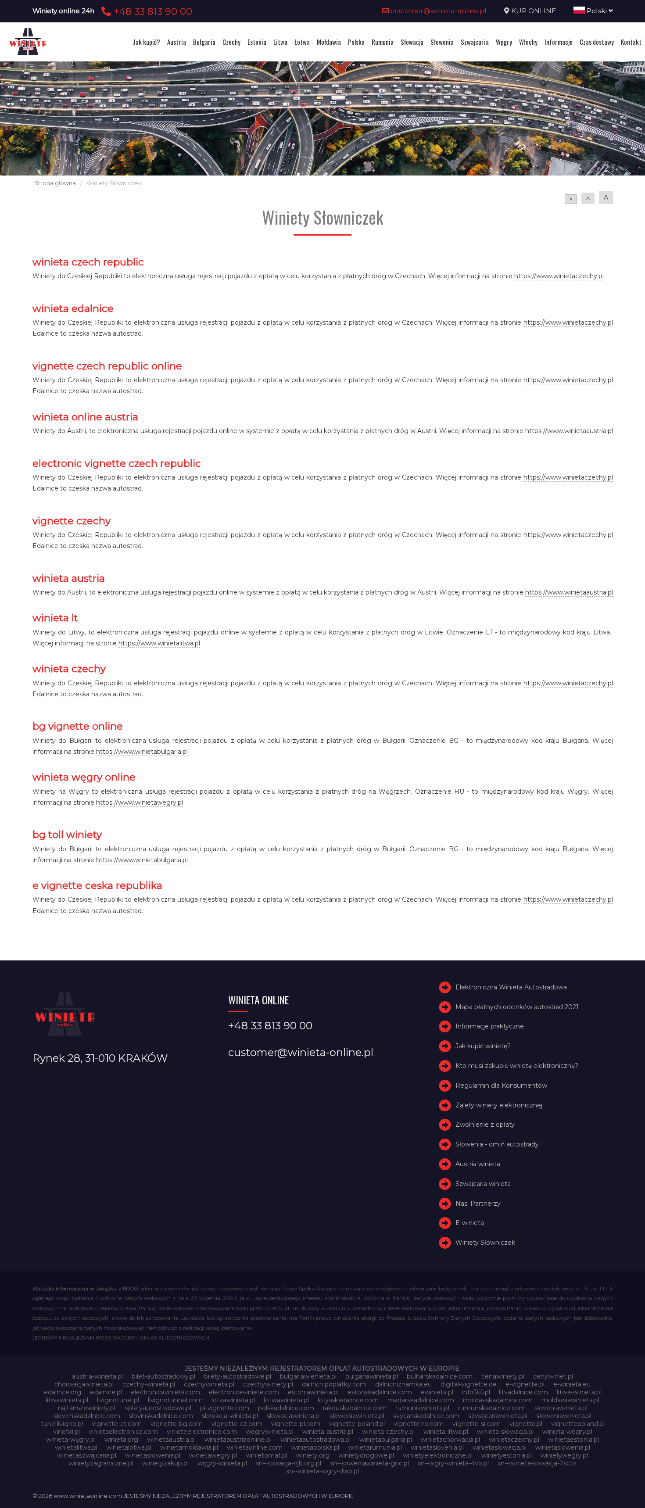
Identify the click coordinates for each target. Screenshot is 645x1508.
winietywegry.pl (564, 1455)
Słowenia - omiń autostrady (497, 1144)
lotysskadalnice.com (348, 1400)
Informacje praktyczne (489, 1026)
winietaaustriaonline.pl (238, 1440)
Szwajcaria (475, 42)
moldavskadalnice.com (498, 1400)
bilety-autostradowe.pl (237, 1376)
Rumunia (383, 42)
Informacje (559, 42)
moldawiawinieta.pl (570, 1400)
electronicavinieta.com (165, 1392)
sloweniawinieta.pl (357, 1416)
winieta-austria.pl (327, 1432)
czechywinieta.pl (209, 1384)
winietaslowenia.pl (562, 1447)
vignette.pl (525, 1424)
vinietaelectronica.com (123, 1432)
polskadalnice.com (286, 1408)
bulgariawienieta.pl (308, 1376)
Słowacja (412, 42)
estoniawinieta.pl (313, 1392)
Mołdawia (329, 42)
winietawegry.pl (213, 1455)
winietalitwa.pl (76, 1447)
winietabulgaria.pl (385, 1440)
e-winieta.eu (572, 1384)
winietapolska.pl (315, 1447)
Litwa (280, 42)
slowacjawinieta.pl (294, 1416)
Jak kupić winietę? (483, 1046)
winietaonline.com (255, 1447)
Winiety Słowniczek (485, 1243)
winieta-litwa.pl (445, 1432)
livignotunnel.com (175, 1400)
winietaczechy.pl (514, 1440)
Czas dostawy (597, 42)
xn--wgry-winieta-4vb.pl (453, 1463)
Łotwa (302, 42)
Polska (356, 42)
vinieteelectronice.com (202, 1432)
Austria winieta (477, 1164)
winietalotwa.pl (128, 1447)
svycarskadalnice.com (426, 1416)
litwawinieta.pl (67, 1400)
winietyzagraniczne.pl (100, 1463)
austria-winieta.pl (97, 1376)
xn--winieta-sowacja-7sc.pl (537, 1463)
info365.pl (476, 1392)
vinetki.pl (66, 1432)
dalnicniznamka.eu (403, 1384)
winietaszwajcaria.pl (86, 1455)
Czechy (231, 42)
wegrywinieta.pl (270, 1432)
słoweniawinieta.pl (563, 1416)
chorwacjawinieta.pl (84, 1384)
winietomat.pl (266, 1455)
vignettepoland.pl (578, 1424)
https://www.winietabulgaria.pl (142, 752)
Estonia (256, 42)
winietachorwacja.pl (450, 1440)
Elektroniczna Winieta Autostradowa (511, 987)
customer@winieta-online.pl (438, 11)
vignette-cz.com (236, 1424)
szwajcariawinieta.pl (497, 1416)
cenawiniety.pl (502, 1376)
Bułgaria (204, 42)
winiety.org (313, 1455)
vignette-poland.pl (357, 1424)
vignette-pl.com (295, 1424)
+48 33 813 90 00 (151, 11)
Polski (597, 11)
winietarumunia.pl (375, 1447)
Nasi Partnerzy (478, 1203)
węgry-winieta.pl (222, 1463)
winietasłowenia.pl (152, 1455)
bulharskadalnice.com (440, 1376)
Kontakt (631, 42)
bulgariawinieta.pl (371, 1376)
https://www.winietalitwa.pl (159, 643)
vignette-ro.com (419, 1424)
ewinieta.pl (437, 1392)
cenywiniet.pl (553, 1376)
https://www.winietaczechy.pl (559, 276)
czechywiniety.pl (268, 1384)
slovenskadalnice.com (87, 1416)
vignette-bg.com (176, 1424)
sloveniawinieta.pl (561, 1408)
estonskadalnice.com (380, 1392)
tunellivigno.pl (62, 1424)
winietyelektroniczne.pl (438, 1455)
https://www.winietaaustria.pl (569, 431)
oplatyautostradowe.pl (157, 1408)
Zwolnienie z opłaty (485, 1124)
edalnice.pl (106, 1392)
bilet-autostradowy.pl (163, 1376)
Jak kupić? (146, 42)
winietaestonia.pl (573, 1440)
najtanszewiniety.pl (86, 1408)
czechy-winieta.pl (148, 1384)
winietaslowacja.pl (500, 1447)
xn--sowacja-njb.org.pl (288, 1463)
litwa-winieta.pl (579, 1392)
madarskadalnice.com (420, 1400)
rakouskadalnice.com (355, 1408)
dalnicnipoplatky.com (334, 1384)
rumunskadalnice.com (492, 1408)
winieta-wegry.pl (567, 1432)
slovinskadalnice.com (161, 1416)
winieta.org (121, 1440)
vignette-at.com (117, 1424)
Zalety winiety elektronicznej (498, 1105)
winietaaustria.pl (171, 1440)
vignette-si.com (476, 1424)
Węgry (504, 42)
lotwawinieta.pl (286, 1400)
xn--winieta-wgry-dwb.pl (322, 1471)
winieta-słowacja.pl (505, 1432)
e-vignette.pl (525, 1384)
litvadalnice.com (523, 1392)
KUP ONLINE (533, 11)
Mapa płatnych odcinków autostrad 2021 (517, 1007)
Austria (176, 42)
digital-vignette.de (469, 1384)
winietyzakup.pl (165, 1463)
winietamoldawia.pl (189, 1447)
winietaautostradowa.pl (315, 1440)
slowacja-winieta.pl (230, 1416)
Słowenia (442, 42)
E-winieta (469, 1223)
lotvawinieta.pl (233, 1400)
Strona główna (55, 183)
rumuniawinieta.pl (422, 1408)
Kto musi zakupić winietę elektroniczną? (516, 1066)
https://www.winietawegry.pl (139, 802)
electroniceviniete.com (244, 1392)
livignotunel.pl (118, 1400)
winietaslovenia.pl (437, 1447)
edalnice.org (62, 1392)
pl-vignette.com (224, 1408)
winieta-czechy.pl (388, 1432)
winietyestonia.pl (506, 1455)
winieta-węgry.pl (71, 1440)
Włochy (528, 42)
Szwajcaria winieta (483, 1184)
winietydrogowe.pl (366, 1455)
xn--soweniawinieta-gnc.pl (369, 1463)
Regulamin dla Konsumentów (501, 1085)
